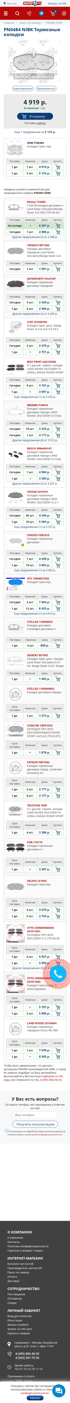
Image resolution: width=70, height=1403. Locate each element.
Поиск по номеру (18, 1272)
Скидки (12, 1303)
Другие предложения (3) (35, 968)
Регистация (14, 1320)
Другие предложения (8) (35, 440)
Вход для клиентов (19, 1316)
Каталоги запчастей (20, 1264)
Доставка (13, 1281)
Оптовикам (14, 1298)
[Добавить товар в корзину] (58, 167)
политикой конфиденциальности (43, 1134)
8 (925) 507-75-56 (27, 1358)
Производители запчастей (24, 1268)
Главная (9, 22)
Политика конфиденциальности (28, 1246)
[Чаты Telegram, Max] (58, 1390)
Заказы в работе (18, 1324)
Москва (12, 3)
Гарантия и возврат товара (25, 1250)
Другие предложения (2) (35, 237)
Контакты (13, 1242)
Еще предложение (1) (35, 397)
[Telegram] (41, 14)
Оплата (12, 1276)
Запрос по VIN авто (19, 1329)
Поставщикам (16, 1294)
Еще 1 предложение (35, 132)
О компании (15, 1237)
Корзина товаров (18, 1333)
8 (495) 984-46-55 (27, 1354)
